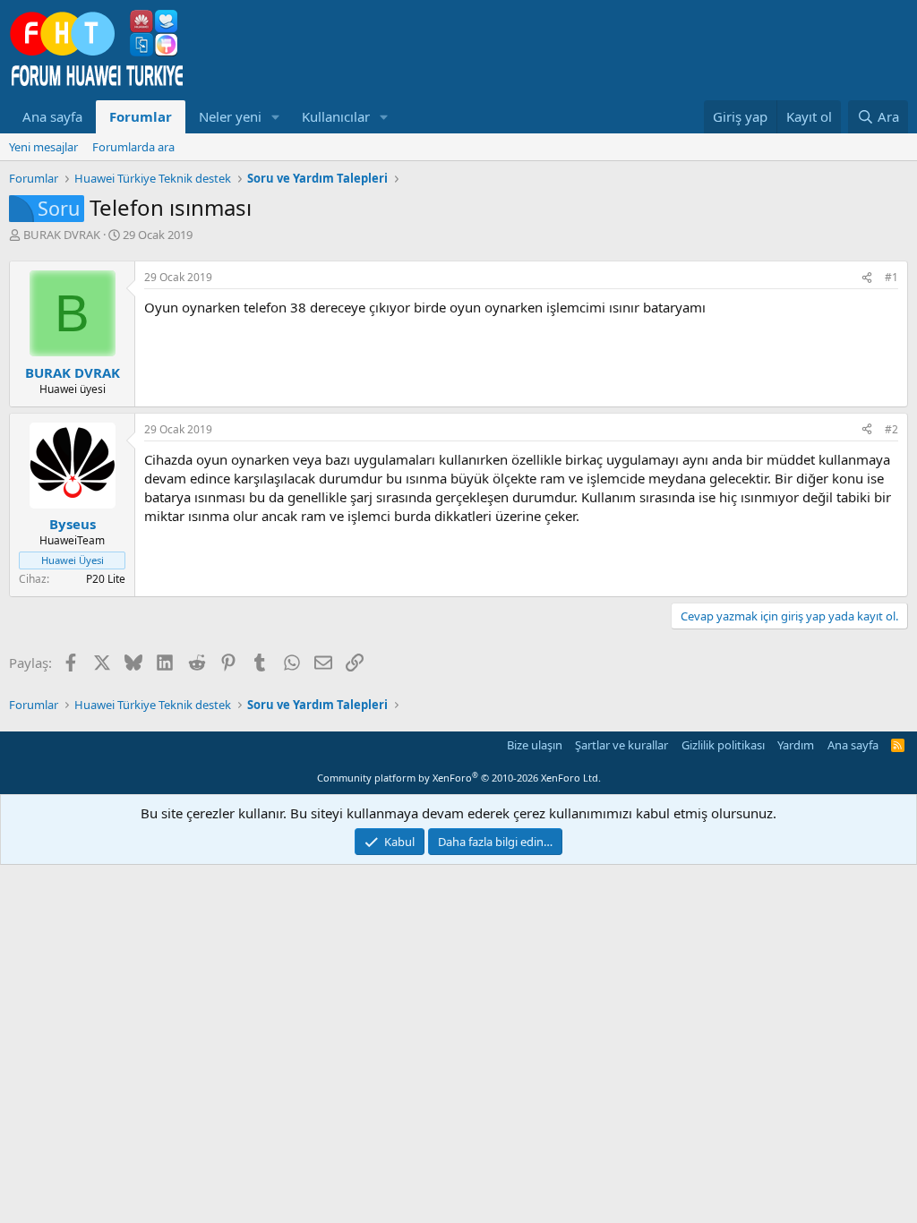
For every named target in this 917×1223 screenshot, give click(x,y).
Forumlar (140, 116)
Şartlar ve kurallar (621, 745)
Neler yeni (230, 116)
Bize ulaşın (534, 745)
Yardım (795, 745)
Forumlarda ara (133, 147)
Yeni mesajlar (43, 147)
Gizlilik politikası (723, 745)
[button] (275, 116)
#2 (891, 429)
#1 (891, 277)
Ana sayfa (52, 116)
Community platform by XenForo (459, 777)
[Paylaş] (866, 278)
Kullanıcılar (336, 116)
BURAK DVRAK (61, 235)
